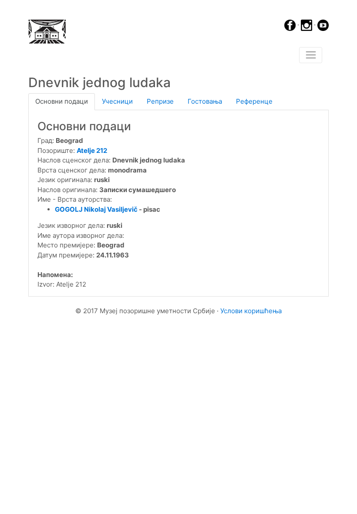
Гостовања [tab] (205, 101)
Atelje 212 (92, 150)
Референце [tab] (254, 101)
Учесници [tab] (117, 101)
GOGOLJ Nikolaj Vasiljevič (96, 209)
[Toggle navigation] (310, 55)
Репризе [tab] (160, 101)
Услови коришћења (251, 311)
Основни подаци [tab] (61, 101)
